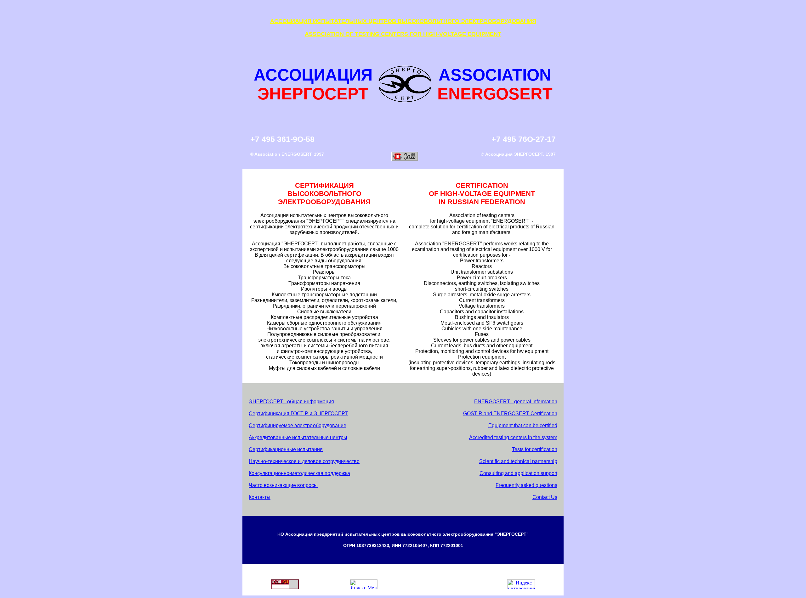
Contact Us (544, 497)
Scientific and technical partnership (518, 461)
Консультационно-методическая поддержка (299, 473)
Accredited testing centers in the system (513, 437)
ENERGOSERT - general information (515, 401)
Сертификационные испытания (286, 449)
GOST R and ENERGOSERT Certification (510, 413)
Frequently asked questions (526, 485)
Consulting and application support (518, 473)
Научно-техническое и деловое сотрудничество (304, 461)
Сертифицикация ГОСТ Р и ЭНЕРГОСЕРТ (298, 413)
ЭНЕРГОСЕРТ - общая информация (291, 401)
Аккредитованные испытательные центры (298, 437)
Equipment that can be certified (522, 425)
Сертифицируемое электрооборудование (297, 425)
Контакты (259, 497)
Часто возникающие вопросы (283, 485)
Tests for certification (534, 449)
